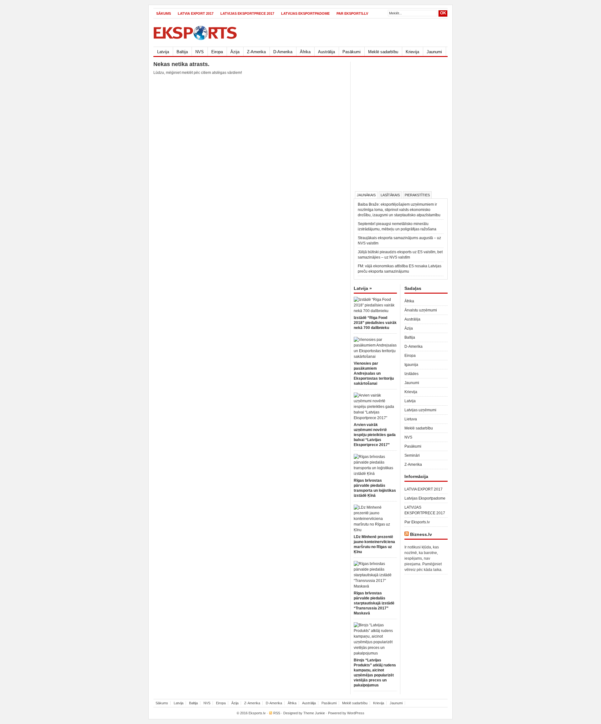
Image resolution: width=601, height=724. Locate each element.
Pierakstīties (417, 195)
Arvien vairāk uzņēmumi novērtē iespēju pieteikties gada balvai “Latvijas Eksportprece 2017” (375, 435)
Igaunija (411, 364)
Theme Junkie (314, 713)
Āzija (234, 51)
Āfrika (305, 51)
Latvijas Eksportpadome (305, 13)
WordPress (355, 713)
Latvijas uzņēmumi (420, 410)
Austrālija (326, 51)
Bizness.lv (421, 534)
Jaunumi (434, 51)
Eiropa (217, 51)
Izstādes (411, 374)
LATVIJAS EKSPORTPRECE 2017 (247, 13)
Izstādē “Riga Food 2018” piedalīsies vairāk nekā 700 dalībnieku (375, 323)
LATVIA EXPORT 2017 (195, 13)
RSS (276, 713)
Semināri (412, 455)
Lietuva (410, 419)
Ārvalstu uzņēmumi (420, 310)
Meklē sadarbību (383, 51)
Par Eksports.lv (352, 13)
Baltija (182, 51)
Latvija (163, 51)
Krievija (412, 51)
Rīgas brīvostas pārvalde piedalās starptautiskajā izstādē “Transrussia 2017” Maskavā (374, 603)
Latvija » (363, 288)
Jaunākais (366, 195)
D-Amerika (282, 51)
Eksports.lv (257, 713)
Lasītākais (390, 195)
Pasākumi (351, 51)
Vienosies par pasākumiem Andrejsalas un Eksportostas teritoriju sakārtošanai (374, 373)
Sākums (163, 13)
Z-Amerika (256, 51)
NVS (199, 51)
